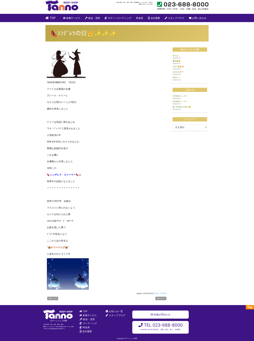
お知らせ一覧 (116, 311)
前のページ (53, 298)
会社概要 (155, 17)
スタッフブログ (175, 17)
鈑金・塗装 (94, 17)
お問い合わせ (198, 17)
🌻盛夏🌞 (177, 61)
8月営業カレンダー (180, 101)
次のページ (161, 298)
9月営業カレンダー (180, 96)
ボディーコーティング (119, 17)
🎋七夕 (175, 56)
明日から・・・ (179, 77)
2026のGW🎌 (178, 72)
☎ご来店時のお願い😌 (182, 107)
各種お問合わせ (161, 314)
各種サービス (72, 17)
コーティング (90, 323)
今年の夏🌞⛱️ (178, 66)
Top (250, 307)
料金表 (139, 17)
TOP (52, 18)
